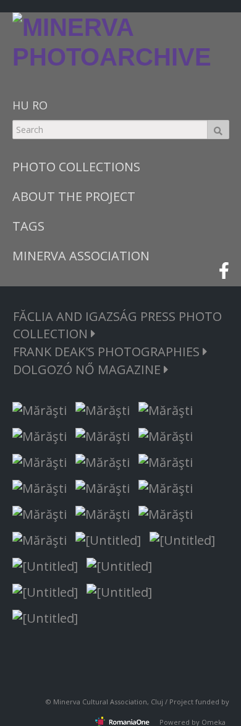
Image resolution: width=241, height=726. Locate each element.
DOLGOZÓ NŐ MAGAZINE (88, 369)
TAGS (28, 226)
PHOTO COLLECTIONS (76, 166)
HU (20, 105)
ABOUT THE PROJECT (73, 196)
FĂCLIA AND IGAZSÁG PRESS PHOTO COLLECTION (117, 325)
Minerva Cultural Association (100, 701)
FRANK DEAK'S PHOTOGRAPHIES (108, 351)
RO (40, 105)
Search (218, 129)
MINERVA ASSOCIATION (81, 255)
